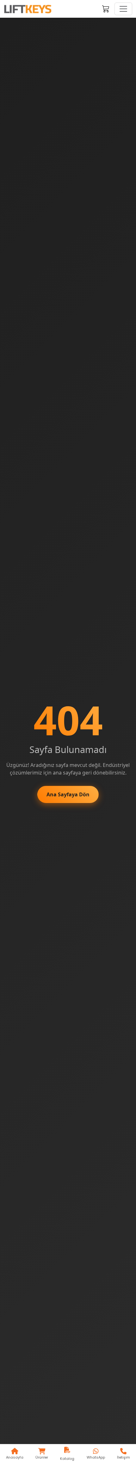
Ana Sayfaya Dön (68, 794)
